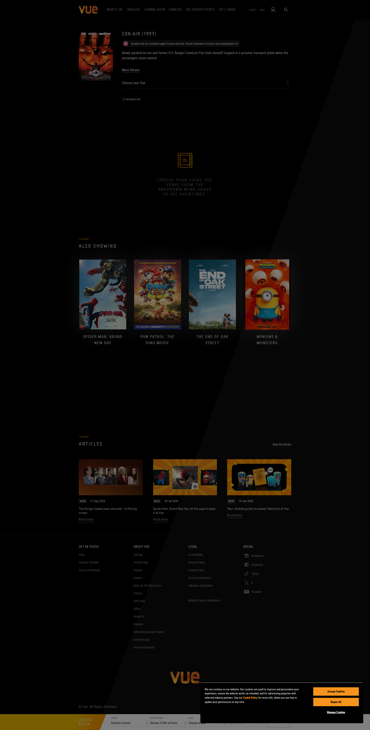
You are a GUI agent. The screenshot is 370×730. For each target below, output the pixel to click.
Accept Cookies (336, 691)
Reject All (336, 702)
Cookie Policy (250, 698)
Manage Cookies (336, 712)
